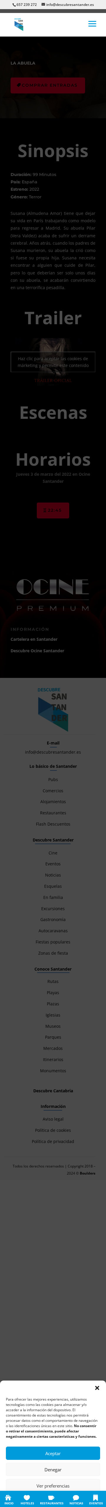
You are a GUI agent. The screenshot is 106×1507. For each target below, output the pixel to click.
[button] (97, 1388)
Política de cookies (24, 1498)
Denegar (53, 1470)
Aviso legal (88, 1498)
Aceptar (53, 1453)
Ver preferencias (53, 1486)
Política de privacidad (59, 1498)
